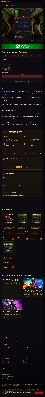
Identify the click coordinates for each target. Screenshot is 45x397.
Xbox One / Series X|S (6, 64)
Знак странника (7, 91)
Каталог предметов (5, 350)
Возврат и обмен (26, 364)
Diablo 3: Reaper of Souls (10, 5)
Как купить (25, 358)
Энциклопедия (26, 366)
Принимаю (39, 392)
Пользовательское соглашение (7, 376)
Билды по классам (5, 360)
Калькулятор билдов (5, 353)
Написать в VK (38, 159)
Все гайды (40, 275)
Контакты (3, 370)
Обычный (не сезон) (6, 69)
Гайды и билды (5, 351)
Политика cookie (5, 378)
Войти (19, 167)
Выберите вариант (23, 76)
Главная (3, 5)
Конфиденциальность (6, 374)
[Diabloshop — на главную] (5, 1)
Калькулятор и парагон (6, 362)
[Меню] (43, 1)
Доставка (25, 360)
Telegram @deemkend (6, 342)
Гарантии (25, 362)
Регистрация (25, 167)
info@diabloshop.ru (5, 344)
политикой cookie (25, 393)
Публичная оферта (5, 372)
